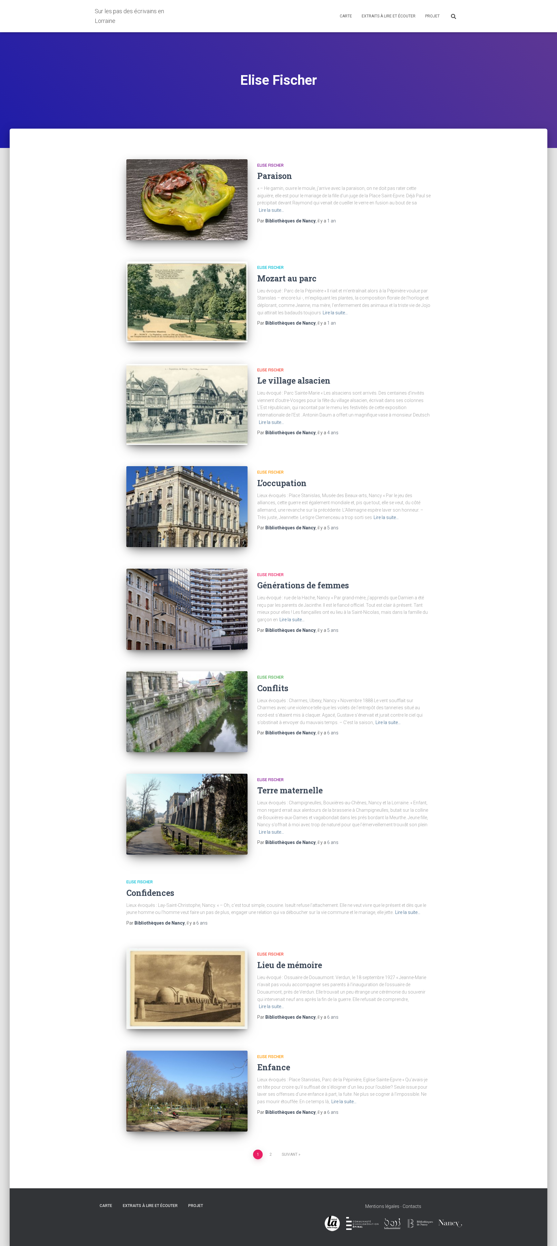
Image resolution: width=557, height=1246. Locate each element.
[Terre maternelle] (187, 814)
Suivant (290, 1154)
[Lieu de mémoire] (187, 988)
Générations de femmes (303, 585)
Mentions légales (382, 1206)
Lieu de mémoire (289, 965)
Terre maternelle (290, 790)
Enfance (273, 1067)
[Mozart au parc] (187, 301)
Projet (432, 16)
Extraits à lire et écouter (388, 16)
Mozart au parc (287, 278)
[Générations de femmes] (187, 609)
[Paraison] (187, 199)
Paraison (274, 176)
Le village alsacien (293, 380)
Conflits (272, 688)
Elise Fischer (270, 165)
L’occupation (282, 483)
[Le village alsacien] (187, 404)
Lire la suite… (271, 210)
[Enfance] (187, 1091)
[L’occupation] (187, 506)
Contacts (412, 1206)
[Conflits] (187, 711)
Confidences (150, 893)
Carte (346, 16)
